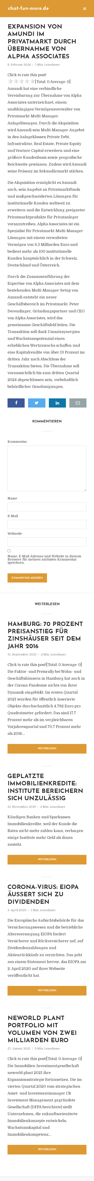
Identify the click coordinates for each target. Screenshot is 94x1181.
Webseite (15, 533)
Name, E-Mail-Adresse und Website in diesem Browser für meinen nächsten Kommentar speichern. (44, 559)
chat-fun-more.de (28, 8)
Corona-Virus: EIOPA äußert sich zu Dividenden (43, 894)
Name (12, 498)
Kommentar (17, 441)
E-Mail (13, 516)
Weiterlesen (47, 748)
